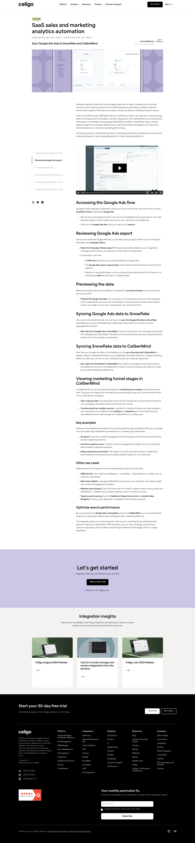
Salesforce (86, 736)
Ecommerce (112, 736)
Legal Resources (85, 831)
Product (110, 751)
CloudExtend (63, 769)
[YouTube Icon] (175, 831)
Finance (110, 739)
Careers (160, 759)
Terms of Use (73, 831)
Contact (160, 769)
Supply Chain (112, 747)
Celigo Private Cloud (66, 761)
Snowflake (86, 761)
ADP (84, 769)
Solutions (74, 4)
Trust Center (52, 831)
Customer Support (114, 763)
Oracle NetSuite (88, 745)
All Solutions (112, 766)
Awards (160, 747)
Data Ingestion (63, 753)
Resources (86, 4)
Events (135, 757)
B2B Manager (63, 745)
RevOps (110, 755)
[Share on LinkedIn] (42, 202)
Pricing (60, 765)
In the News (162, 755)
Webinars (136, 753)
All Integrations (88, 772)
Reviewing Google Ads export (48, 160)
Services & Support (113, 4)
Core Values (162, 739)
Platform (63, 4)
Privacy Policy (63, 831)
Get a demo (155, 4)
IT (108, 743)
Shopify (85, 757)
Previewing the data (44, 168)
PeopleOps (111, 759)
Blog (134, 736)
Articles (135, 745)
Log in (102, 590)
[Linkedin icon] (169, 831)
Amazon (85, 753)
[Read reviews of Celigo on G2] (30, 795)
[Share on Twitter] (33, 202)
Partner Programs (164, 751)
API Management (64, 742)
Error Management (65, 749)
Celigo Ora (62, 757)
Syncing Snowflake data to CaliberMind (49, 182)
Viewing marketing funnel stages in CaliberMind (49, 190)
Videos (135, 765)
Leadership (161, 743)
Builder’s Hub (137, 761)
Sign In (168, 4)
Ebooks (135, 749)
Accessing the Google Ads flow (49, 153)
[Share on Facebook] (38, 202)
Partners (98, 4)
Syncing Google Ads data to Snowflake (49, 175)
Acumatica (86, 765)
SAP (84, 749)
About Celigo (162, 736)
